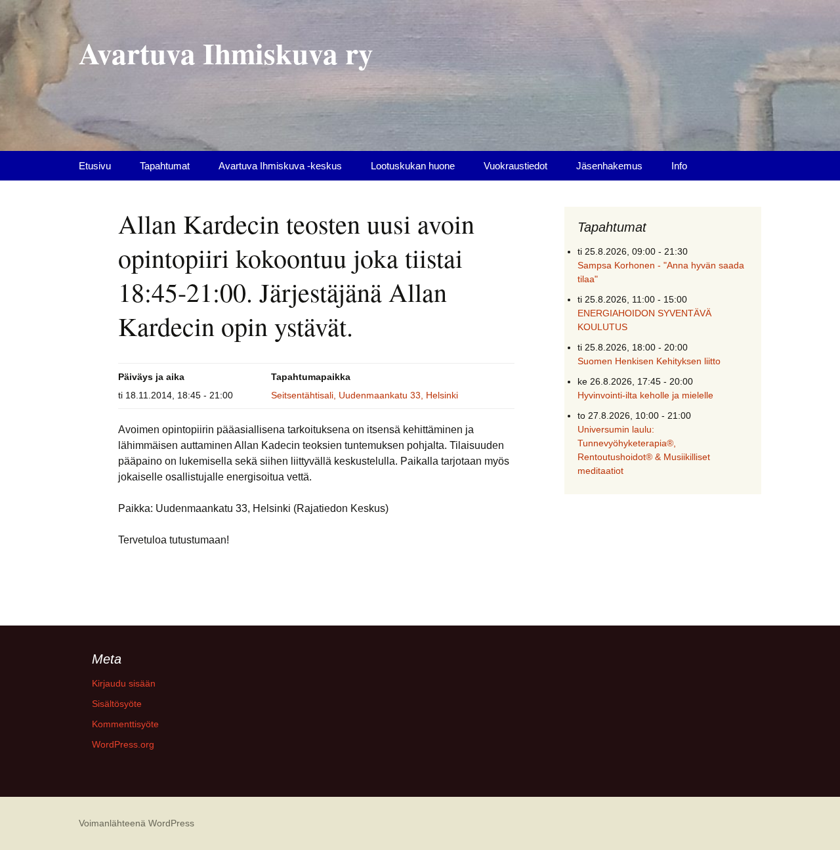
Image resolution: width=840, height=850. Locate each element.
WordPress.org (123, 744)
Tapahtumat (165, 165)
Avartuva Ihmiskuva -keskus (280, 165)
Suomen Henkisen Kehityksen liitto (649, 361)
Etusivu (95, 165)
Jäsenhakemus (609, 165)
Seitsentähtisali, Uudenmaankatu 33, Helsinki (364, 395)
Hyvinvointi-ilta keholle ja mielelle (645, 395)
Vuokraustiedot (515, 165)
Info (679, 165)
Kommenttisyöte (125, 724)
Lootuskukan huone (413, 165)
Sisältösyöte (117, 703)
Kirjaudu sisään (124, 683)
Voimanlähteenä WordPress (136, 823)
